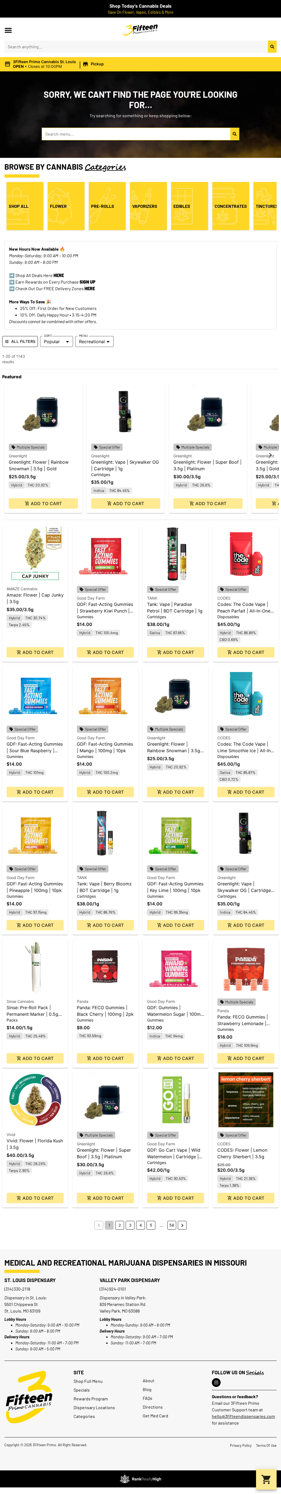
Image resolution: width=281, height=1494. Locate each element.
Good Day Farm (91, 598)
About (148, 1380)
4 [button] (140, 1225)
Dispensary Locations (94, 1407)
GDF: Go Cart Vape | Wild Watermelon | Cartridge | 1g (173, 1156)
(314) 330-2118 (17, 1288)
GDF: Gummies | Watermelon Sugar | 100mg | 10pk (175, 1014)
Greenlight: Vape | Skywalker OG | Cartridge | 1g (245, 890)
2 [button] (120, 1225)
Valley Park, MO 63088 (120, 1310)
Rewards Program (91, 1398)
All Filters (23, 341)
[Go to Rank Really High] (140, 1479)
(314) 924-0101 (113, 1288)
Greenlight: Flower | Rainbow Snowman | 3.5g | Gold (175, 750)
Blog (147, 1389)
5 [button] (151, 1225)
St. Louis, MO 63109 (22, 1310)
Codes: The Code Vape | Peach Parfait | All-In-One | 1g (245, 610)
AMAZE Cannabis (22, 588)
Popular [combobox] (52, 341)
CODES (224, 598)
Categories (84, 1416)
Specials (82, 1389)
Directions (153, 1406)
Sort (48, 335)
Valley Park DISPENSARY (130, 1280)
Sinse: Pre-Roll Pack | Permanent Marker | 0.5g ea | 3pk (32, 1014)
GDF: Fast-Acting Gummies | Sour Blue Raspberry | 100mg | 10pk (35, 750)
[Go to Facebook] (216, 1382)
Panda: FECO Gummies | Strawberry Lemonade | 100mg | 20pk (242, 1023)
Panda (82, 1001)
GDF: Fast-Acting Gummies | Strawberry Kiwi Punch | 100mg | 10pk (105, 610)
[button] (8, 30)
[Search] (272, 47)
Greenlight (18, 456)
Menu (83, 335)
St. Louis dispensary (30, 1280)
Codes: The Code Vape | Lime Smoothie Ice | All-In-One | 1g (244, 750)
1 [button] (109, 1225)
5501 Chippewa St (21, 1304)
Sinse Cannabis (20, 1001)
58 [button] (171, 1225)
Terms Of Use (266, 1445)
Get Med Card (155, 1415)
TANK (152, 598)
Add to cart (46, 503)
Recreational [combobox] (92, 341)
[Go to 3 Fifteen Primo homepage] (29, 1397)
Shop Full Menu (88, 1381)
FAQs (147, 1398)
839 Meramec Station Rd (122, 1304)
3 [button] (130, 1225)
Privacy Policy (241, 1445)
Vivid (11, 1134)
